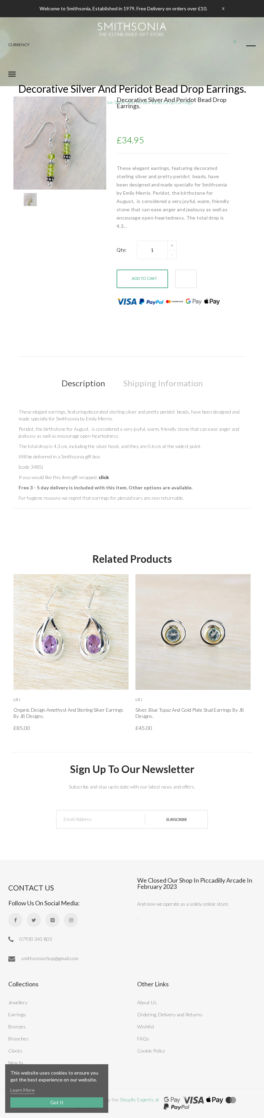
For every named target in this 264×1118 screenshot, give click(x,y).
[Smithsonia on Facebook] (15, 920)
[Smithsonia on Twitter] (34, 920)
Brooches (18, 1038)
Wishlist (145, 1026)
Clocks (15, 1051)
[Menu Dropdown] (251, 45)
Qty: (121, 250)
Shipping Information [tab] (163, 383)
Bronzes (17, 1026)
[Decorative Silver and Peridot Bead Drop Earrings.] (30, 199)
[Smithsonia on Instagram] (71, 920)
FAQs (143, 1038)
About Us (147, 1002)
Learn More (22, 1090)
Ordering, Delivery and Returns (169, 1014)
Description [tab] (83, 383)
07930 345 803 (35, 939)
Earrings (17, 1014)
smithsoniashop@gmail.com (49, 958)
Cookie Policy (151, 1051)
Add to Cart (144, 278)
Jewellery (18, 1002)
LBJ (16, 699)
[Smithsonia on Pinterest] (52, 920)
